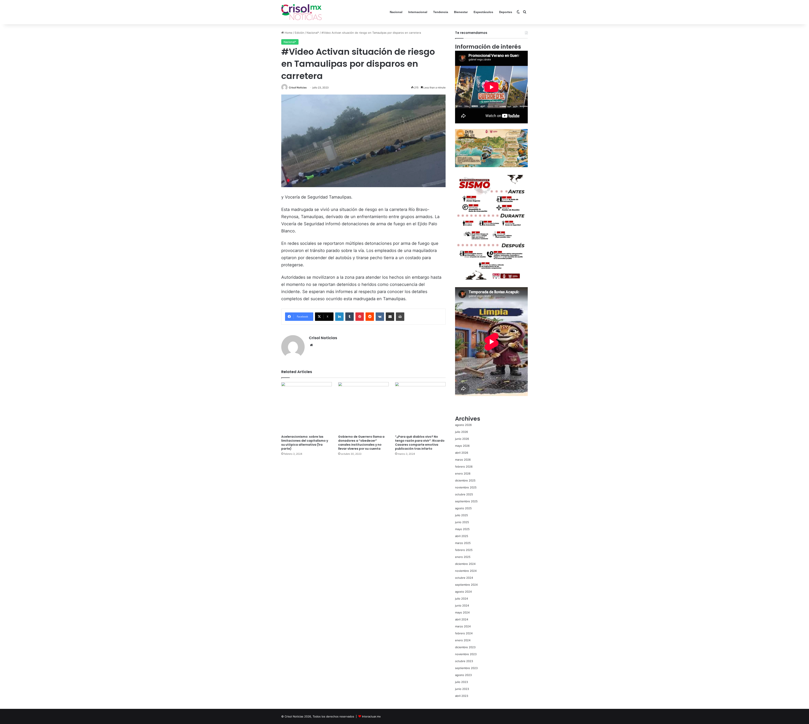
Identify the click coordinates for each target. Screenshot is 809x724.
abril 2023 (461, 695)
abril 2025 (461, 536)
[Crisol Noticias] (301, 12)
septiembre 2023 (466, 668)
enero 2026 (462, 473)
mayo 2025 (462, 529)
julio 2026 (461, 431)
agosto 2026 (463, 425)
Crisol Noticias (298, 87)
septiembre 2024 (466, 584)
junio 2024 (462, 605)
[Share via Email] (390, 316)
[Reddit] (370, 316)
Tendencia (440, 12)
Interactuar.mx (371, 716)
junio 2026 (462, 438)
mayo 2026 (462, 445)
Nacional (396, 12)
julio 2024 (461, 598)
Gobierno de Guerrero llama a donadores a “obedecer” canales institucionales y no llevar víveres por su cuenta (361, 443)
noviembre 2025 (466, 487)
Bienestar (461, 12)
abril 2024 (461, 619)
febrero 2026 (464, 466)
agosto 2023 (463, 675)
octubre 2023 (464, 661)
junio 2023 (462, 689)
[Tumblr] (349, 316)
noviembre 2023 (466, 654)
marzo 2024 (463, 626)
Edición (299, 32)
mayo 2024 (462, 612)
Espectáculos (483, 12)
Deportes (505, 12)
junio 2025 (462, 522)
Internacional (417, 12)
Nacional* (313, 32)
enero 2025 (462, 557)
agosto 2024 (463, 591)
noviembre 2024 (466, 570)
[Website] (311, 345)
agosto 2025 (463, 508)
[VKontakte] (380, 316)
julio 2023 (461, 682)
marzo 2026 (463, 459)
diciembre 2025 (465, 480)
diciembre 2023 (465, 647)
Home (288, 32)
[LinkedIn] (339, 316)
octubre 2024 (464, 577)
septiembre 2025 (466, 501)
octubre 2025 (464, 494)
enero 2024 (462, 640)
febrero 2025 (464, 550)
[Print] (400, 316)
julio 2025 (461, 515)
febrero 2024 (464, 633)
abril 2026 (461, 452)
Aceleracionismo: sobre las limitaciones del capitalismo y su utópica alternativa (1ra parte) (304, 443)
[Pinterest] (359, 316)
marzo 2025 (463, 543)
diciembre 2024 (465, 563)
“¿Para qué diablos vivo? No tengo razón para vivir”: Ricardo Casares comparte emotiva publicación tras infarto (420, 443)
